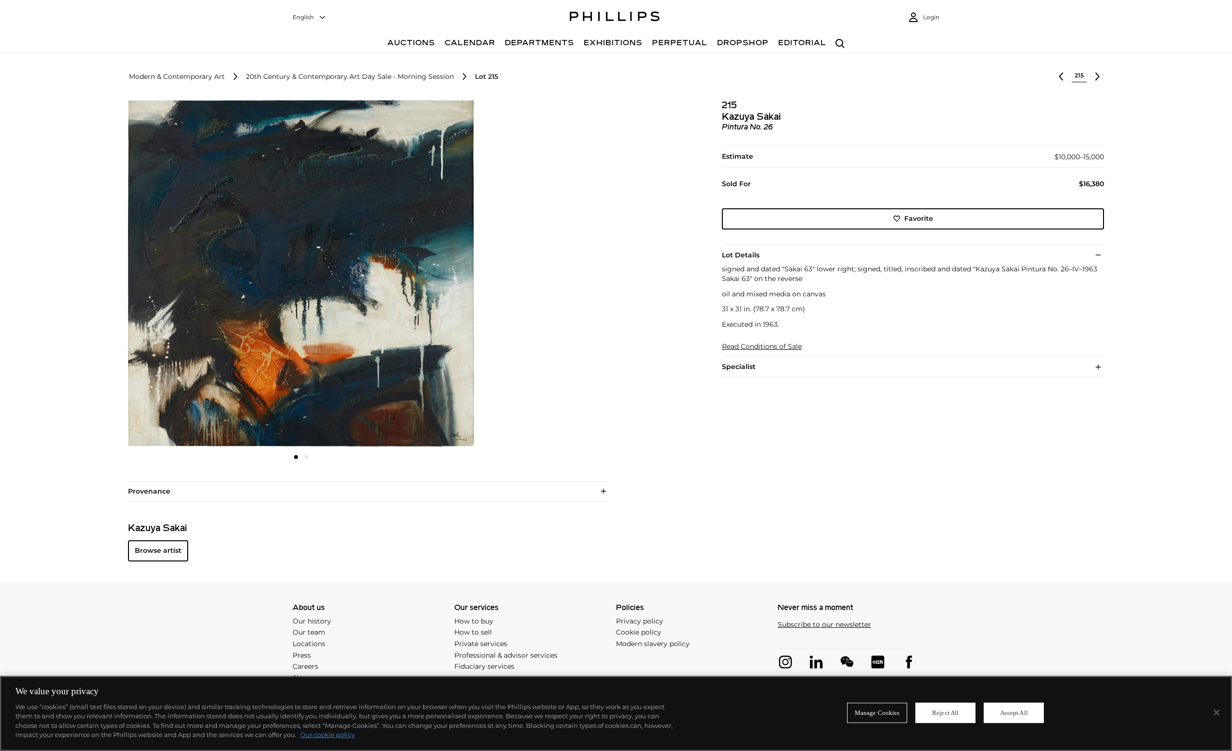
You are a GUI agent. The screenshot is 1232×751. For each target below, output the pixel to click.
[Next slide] (417, 274)
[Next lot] (1097, 76)
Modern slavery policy (653, 643)
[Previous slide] (186, 274)
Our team (309, 632)
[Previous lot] (1061, 76)
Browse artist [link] (158, 550)
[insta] (785, 662)
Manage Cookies (877, 712)
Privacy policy (639, 621)
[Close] (1216, 712)
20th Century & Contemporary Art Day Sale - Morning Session (350, 77)
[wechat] (847, 662)
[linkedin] (816, 662)
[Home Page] (615, 18)
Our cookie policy (327, 734)
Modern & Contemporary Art (177, 77)
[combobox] (309, 17)
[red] (878, 662)
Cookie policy (638, 632)
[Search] (840, 44)
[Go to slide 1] (296, 457)
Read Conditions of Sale (762, 347)
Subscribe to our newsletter (824, 625)
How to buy (473, 621)
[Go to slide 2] (306, 457)
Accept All (1014, 712)
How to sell (473, 632)
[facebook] (908, 662)
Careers (305, 666)
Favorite (918, 218)
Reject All (945, 712)
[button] (298, 273)
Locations (309, 643)
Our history (312, 621)
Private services (480, 643)
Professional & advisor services (505, 655)
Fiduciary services (484, 666)
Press (302, 655)
